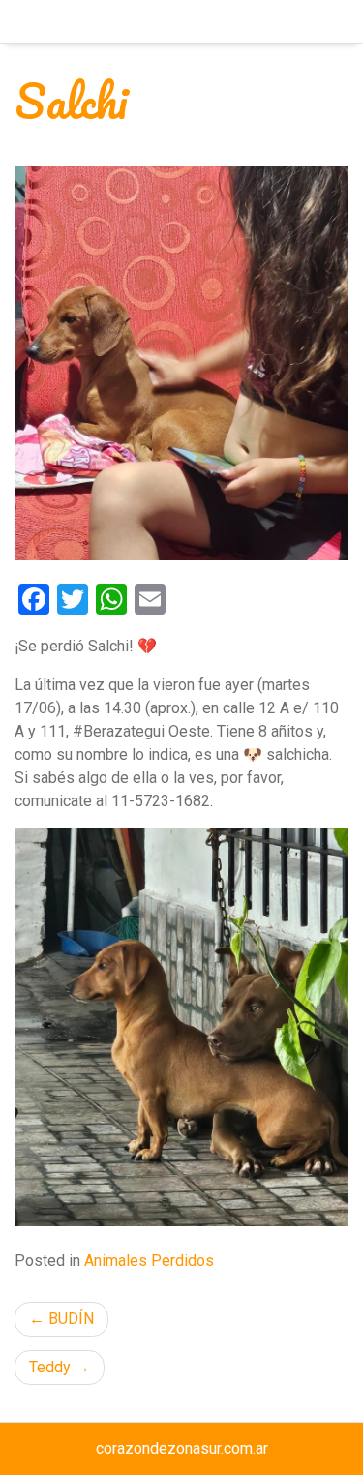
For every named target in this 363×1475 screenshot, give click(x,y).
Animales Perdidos (149, 1260)
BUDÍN (71, 1318)
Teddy (50, 1367)
